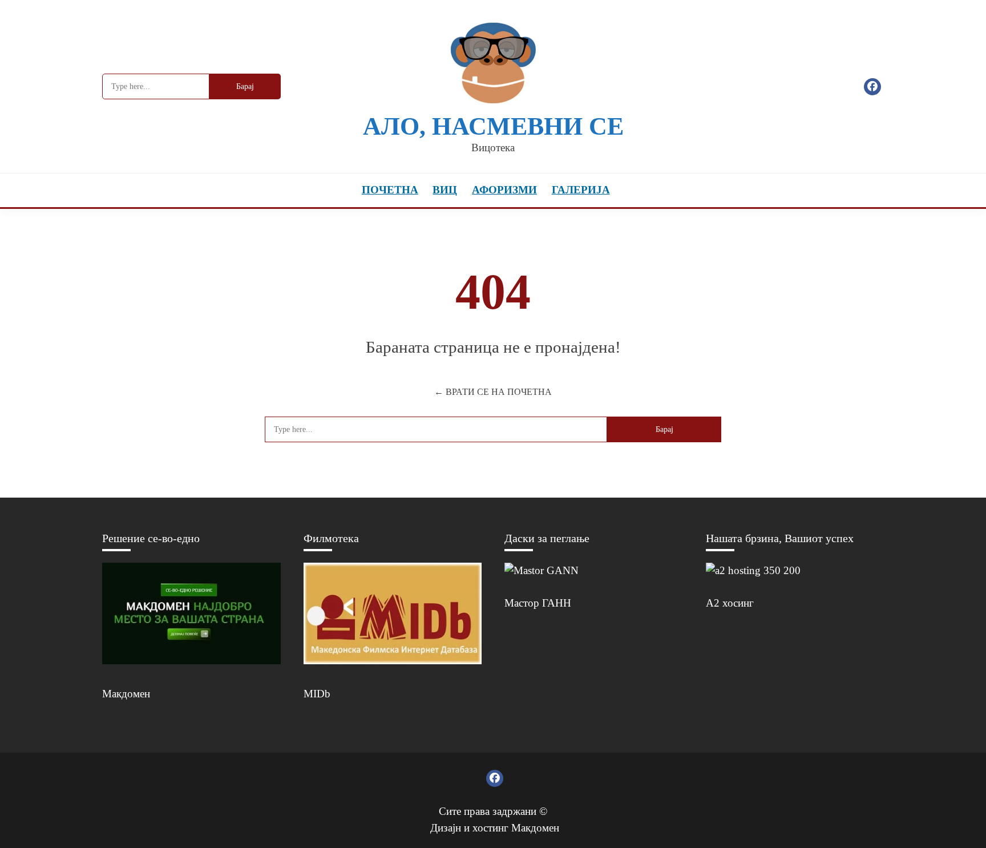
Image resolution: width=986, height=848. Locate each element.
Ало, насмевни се (493, 126)
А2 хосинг (730, 603)
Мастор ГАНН (537, 603)
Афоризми (504, 190)
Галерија (581, 190)
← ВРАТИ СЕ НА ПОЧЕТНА (493, 392)
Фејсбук (872, 86)
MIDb (317, 694)
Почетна (390, 190)
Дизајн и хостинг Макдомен (494, 828)
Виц (445, 190)
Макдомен (126, 694)
